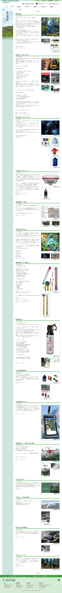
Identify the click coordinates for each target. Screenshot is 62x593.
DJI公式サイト (19, 250)
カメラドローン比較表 (21, 258)
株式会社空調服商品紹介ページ (22, 135)
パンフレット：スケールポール (22, 301)
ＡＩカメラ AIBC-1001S (21, 112)
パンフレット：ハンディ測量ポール (23, 300)
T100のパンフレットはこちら (22, 192)
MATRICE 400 (19, 253)
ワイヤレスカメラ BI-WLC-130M (23, 114)
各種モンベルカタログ (21, 382)
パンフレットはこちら (21, 215)
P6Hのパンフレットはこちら (22, 194)
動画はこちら (19, 564)
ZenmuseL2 (19, 255)
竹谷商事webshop (20, 46)
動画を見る (19, 137)
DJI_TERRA (19, 256)
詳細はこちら (19, 488)
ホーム (17, 9)
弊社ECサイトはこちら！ (21, 298)
